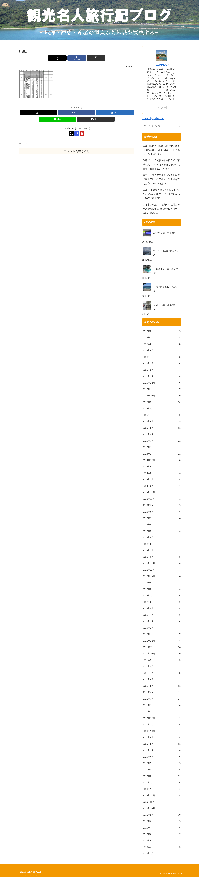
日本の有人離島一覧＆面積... (166, 289)
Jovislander (162, 65)
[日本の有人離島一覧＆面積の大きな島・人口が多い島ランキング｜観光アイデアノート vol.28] (161, 283)
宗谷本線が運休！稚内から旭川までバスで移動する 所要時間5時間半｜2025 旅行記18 (161, 208)
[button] (96, 58)
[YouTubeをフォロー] (82, 133)
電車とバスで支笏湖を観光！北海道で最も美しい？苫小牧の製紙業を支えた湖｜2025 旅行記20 (161, 179)
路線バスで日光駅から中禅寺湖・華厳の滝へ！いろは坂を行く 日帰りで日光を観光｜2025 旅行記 (161, 164)
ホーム (178, 870)
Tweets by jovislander (153, 118)
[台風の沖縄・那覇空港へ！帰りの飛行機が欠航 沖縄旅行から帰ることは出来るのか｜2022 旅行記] (161, 301)
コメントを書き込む (77, 151)
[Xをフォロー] (71, 133)
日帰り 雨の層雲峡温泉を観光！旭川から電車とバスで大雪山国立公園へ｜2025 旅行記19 (161, 194)
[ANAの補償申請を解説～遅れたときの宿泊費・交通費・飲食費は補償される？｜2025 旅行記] (161, 228)
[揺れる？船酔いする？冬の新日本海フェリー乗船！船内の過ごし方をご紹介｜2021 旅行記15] (161, 247)
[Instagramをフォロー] (76, 133)
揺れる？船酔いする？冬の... (166, 253)
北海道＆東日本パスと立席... (166, 271)
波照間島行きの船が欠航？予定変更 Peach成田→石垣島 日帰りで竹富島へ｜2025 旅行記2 (161, 149)
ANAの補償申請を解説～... (164, 235)
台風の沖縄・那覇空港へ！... (164, 307)
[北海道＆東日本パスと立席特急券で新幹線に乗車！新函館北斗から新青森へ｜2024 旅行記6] (161, 265)
